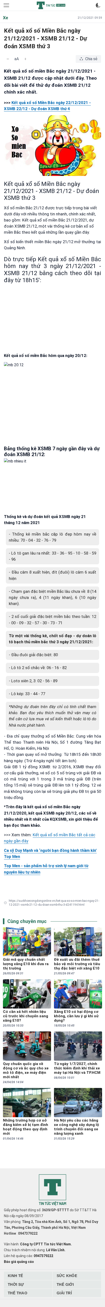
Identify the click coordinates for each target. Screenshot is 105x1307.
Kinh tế (15, 1276)
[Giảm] (8, 59)
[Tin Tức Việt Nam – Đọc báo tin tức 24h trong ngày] (51, 5)
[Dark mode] (98, 5)
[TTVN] (52, 1190)
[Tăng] (25, 59)
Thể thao (17, 1293)
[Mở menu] (7, 5)
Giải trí (64, 1293)
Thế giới (65, 1284)
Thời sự (16, 1284)
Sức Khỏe (67, 1276)
